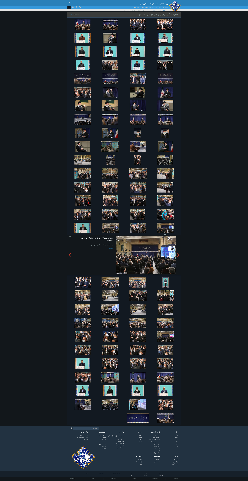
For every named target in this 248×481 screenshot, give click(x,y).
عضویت (134, 478)
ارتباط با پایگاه (113, 478)
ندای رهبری (84, 432)
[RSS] (80, 7)
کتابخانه (121, 432)
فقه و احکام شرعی (155, 432)
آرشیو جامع (136, 7)
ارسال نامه (158, 7)
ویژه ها (140, 432)
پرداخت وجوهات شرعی (147, 7)
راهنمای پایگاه (155, 478)
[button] (69, 7)
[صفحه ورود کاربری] (69, 2)
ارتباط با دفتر (138, 457)
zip (71, 14)
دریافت (111, 248)
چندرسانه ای (156, 457)
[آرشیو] (115, 450)
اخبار (177, 432)
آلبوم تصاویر (159, 10)
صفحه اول (165, 7)
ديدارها (153, 10)
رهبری (176, 457)
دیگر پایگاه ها (72, 478)
